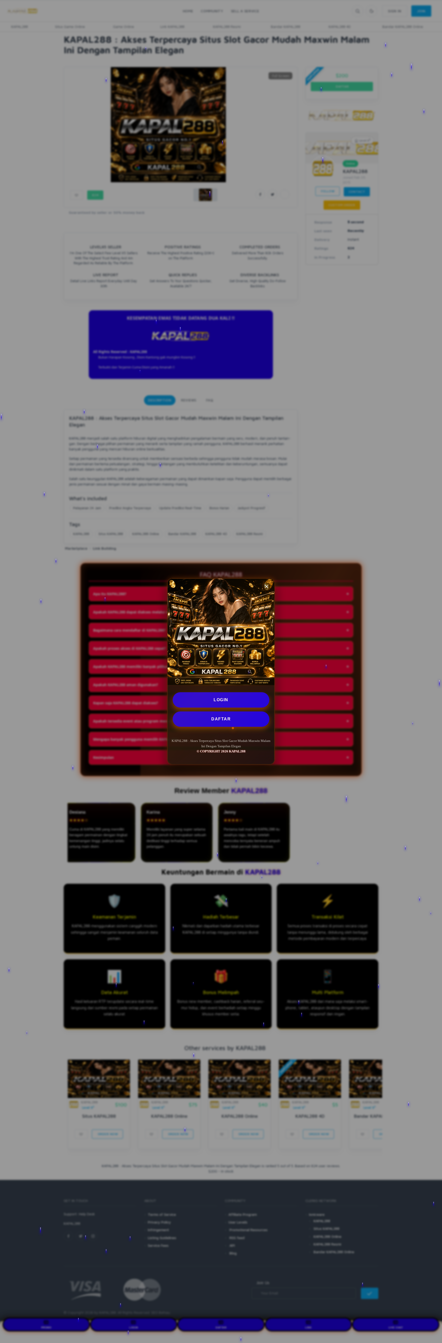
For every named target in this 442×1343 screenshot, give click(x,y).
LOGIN (221, 700)
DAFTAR (221, 719)
